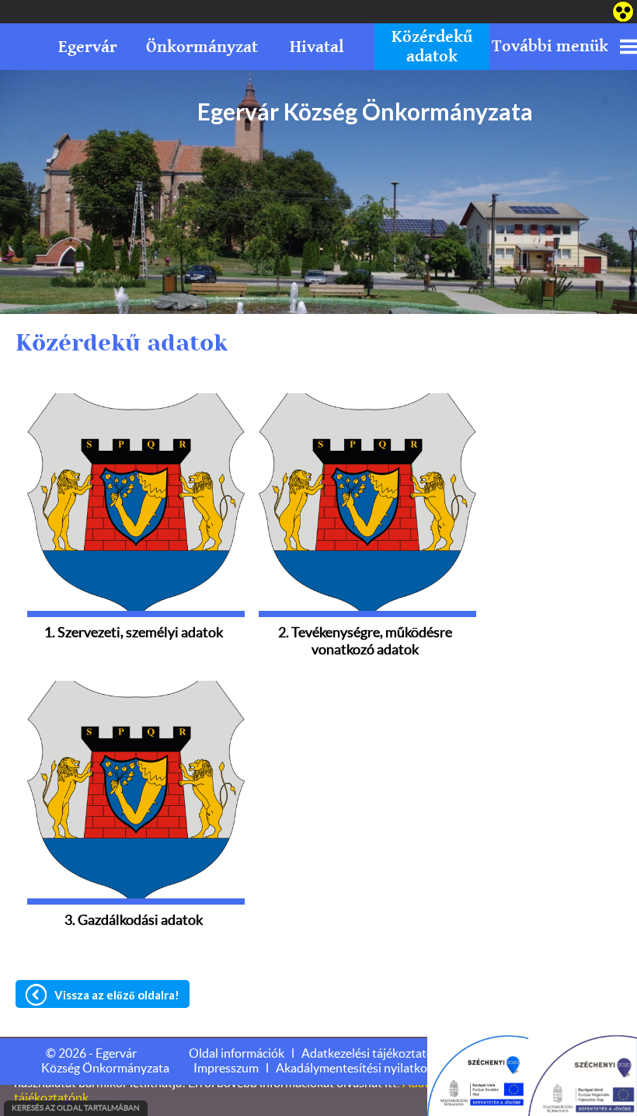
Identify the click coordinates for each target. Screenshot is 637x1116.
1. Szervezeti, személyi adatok (133, 633)
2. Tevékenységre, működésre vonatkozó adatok (365, 637)
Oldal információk (236, 1054)
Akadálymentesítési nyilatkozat (360, 1068)
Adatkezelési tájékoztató (367, 1054)
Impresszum (226, 1068)
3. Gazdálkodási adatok (133, 921)
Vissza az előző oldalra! (116, 995)
